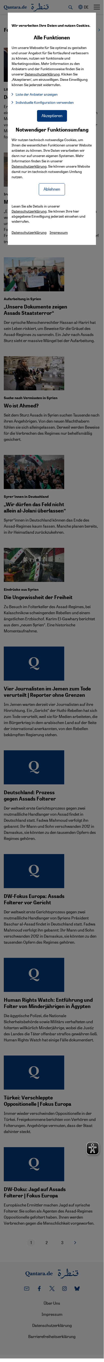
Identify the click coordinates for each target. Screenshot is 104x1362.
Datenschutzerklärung (29, 166)
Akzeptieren (52, 115)
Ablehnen (52, 189)
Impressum (59, 232)
